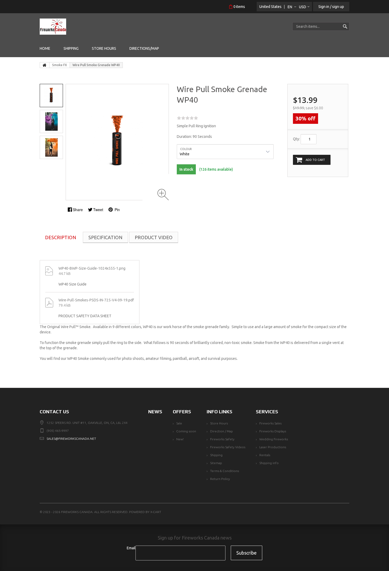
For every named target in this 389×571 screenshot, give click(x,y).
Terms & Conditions (224, 471)
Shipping (216, 455)
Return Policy (220, 479)
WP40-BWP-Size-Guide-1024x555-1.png (91, 268)
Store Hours (219, 423)
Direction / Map (221, 431)
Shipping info (269, 463)
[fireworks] (53, 27)
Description (60, 237)
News (155, 411)
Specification (105, 237)
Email (131, 548)
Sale (179, 423)
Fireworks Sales (270, 423)
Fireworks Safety (222, 439)
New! (180, 439)
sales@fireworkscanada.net (71, 438)
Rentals (264, 455)
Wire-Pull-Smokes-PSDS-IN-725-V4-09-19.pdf (96, 300)
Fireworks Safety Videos (227, 447)
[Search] (345, 26)
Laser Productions (272, 447)
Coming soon (186, 431)
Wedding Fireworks (273, 439)
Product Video (154, 237)
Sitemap (216, 463)
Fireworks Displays (272, 431)
